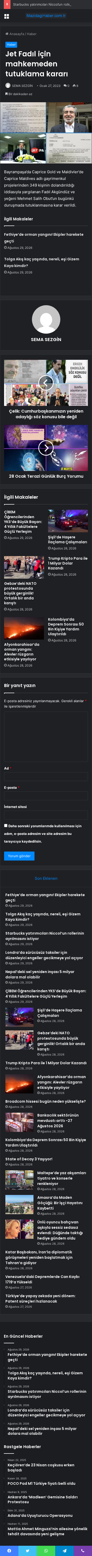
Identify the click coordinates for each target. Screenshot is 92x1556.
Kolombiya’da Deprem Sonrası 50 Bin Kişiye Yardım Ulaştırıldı (66, 627)
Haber (32, 34)
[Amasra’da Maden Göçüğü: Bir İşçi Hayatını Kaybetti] (19, 1204)
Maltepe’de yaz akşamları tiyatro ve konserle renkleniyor (61, 1178)
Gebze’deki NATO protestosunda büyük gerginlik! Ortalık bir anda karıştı (20, 593)
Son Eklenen (46, 878)
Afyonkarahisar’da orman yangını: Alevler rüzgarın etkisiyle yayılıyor (21, 652)
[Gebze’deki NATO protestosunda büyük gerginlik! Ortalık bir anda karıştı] (24, 567)
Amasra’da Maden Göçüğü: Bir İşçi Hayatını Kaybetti (60, 1203)
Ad (7, 768)
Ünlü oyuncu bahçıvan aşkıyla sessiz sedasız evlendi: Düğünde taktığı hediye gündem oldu (60, 1230)
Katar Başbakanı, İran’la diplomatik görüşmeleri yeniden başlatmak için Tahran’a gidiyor (39, 1257)
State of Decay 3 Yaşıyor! (28, 1159)
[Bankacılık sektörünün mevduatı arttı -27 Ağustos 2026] (19, 1122)
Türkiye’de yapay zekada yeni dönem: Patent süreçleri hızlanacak (40, 1298)
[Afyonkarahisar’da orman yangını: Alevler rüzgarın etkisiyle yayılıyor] (24, 628)
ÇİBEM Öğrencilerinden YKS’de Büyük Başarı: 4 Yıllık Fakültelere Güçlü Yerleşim (23, 521)
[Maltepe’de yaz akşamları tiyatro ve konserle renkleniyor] (19, 1180)
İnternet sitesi (15, 807)
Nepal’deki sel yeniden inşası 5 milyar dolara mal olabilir (39, 974)
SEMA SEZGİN (22, 86)
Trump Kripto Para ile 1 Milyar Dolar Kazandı (68, 563)
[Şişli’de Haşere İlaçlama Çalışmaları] (68, 521)
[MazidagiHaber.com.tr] (46, 15)
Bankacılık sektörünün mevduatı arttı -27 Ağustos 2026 (58, 1121)
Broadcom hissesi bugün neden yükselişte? (45, 1101)
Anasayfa (16, 34)
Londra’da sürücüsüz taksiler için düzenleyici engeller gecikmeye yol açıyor (44, 955)
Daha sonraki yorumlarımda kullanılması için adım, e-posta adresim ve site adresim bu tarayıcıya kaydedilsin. (43, 833)
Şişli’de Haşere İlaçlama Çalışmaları (67, 540)
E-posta (11, 787)
